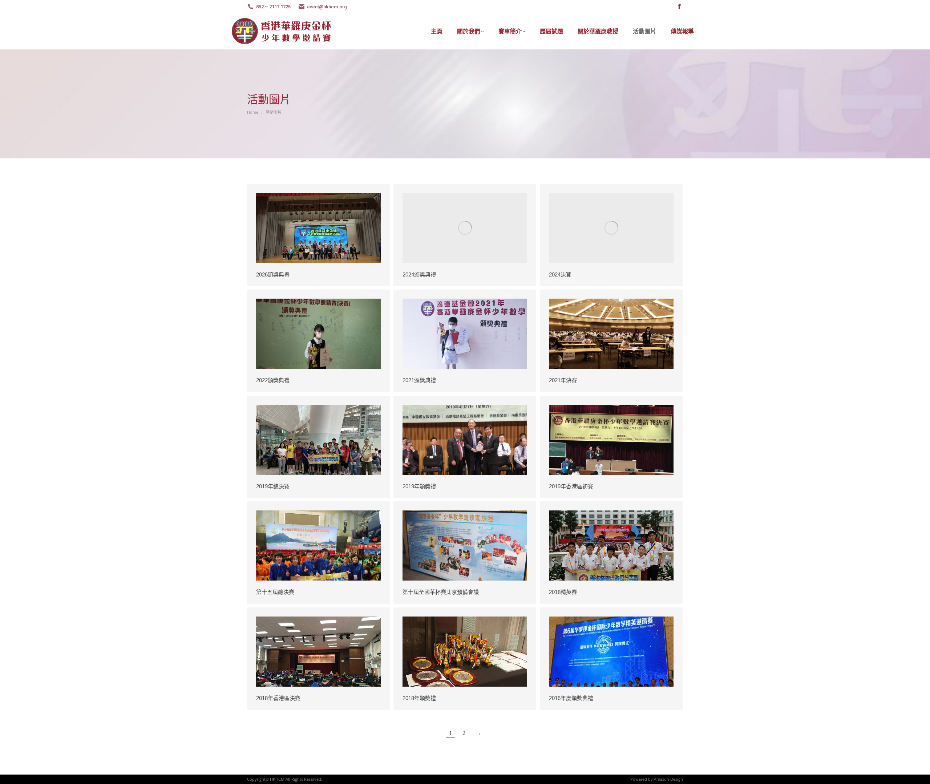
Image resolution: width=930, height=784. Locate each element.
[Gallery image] (318, 228)
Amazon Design (668, 779)
